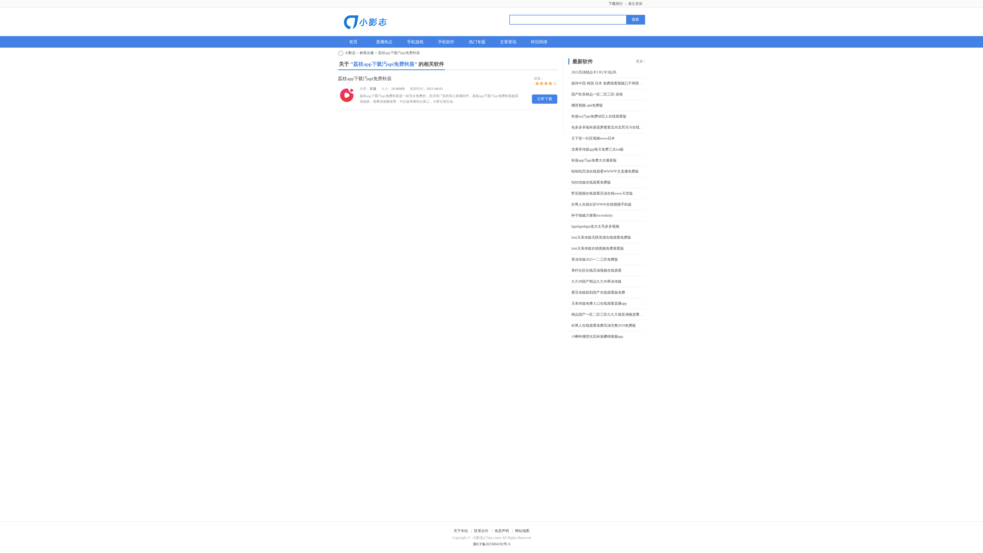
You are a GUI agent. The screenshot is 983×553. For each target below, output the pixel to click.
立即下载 (544, 99)
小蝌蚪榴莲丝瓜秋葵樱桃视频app (597, 336)
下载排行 (615, 4)
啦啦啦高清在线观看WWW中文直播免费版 (605, 171)
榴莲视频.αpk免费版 (587, 105)
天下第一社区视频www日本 (593, 138)
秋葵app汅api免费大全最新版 (594, 160)
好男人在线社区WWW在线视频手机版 (601, 204)
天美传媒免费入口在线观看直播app (599, 303)
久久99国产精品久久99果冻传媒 (596, 281)
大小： (386, 89)
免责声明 (502, 531)
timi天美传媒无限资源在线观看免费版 (601, 237)
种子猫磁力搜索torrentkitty (592, 215)
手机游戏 (415, 42)
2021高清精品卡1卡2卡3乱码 (593, 72)
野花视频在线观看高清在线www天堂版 (602, 193)
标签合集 (367, 53)
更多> (640, 61)
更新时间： (418, 89)
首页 (353, 42)
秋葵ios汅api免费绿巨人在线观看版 (598, 116)
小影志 (350, 53)
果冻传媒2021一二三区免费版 (594, 259)
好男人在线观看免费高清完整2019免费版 (603, 325)
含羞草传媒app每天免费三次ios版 (597, 149)
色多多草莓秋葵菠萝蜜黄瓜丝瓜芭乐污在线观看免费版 (614, 127)
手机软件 (446, 42)
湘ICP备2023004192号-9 (491, 544)
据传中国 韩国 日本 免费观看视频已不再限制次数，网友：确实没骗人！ (628, 83)
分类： (365, 89)
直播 (373, 89)
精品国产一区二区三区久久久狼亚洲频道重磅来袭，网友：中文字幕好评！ (630, 314)
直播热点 (384, 42)
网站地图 (522, 531)
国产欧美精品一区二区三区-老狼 (597, 94)
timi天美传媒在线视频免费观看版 (597, 248)
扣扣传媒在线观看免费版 (591, 182)
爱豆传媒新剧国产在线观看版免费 (598, 292)
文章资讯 (508, 42)
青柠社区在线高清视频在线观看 (596, 270)
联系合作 (481, 531)
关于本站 (461, 531)
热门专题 (477, 42)
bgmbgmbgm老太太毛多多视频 (595, 226)
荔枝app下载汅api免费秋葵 (365, 78)
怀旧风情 (539, 42)
